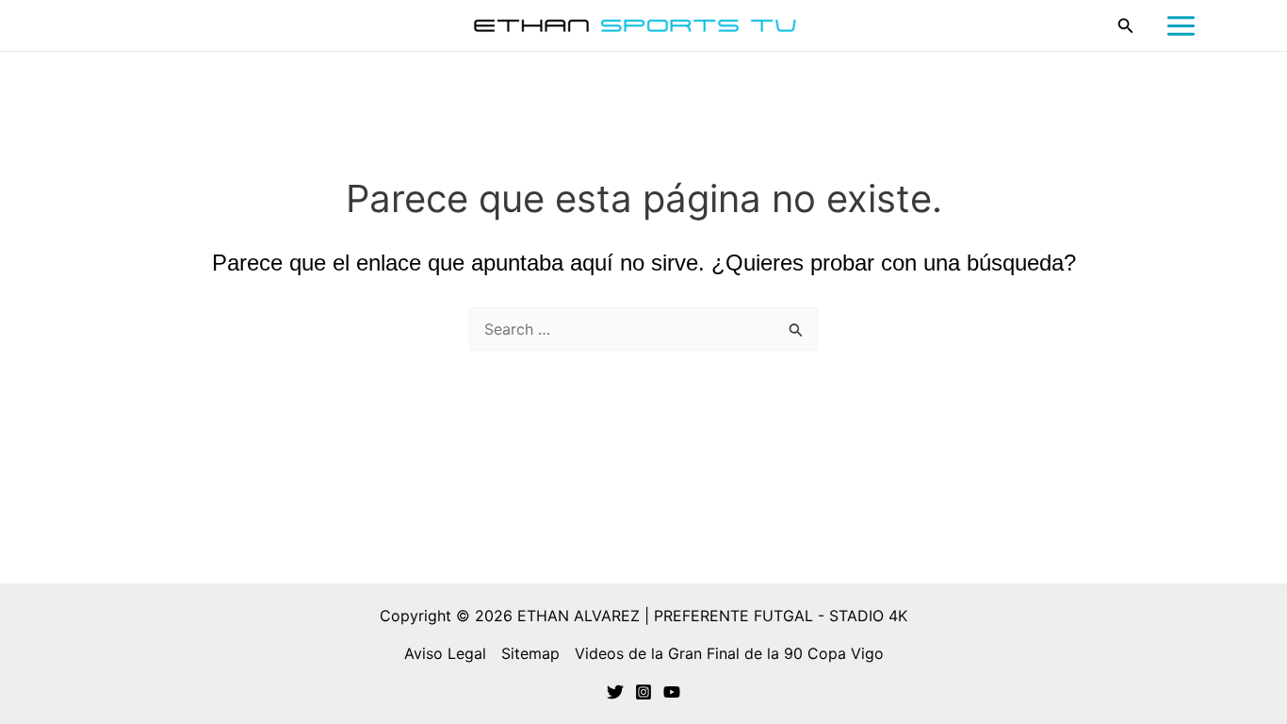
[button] (1125, 26)
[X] (615, 691)
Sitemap (530, 653)
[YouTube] (671, 691)
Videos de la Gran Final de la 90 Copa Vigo (729, 653)
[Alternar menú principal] (1181, 25)
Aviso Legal (445, 653)
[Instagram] (643, 691)
